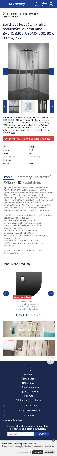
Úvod (5, 13)
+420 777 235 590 (28, 405)
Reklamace (29, 395)
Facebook (29, 415)
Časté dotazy (28, 378)
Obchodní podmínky (28, 387)
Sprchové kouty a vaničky (25, 13)
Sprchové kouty (11, 16)
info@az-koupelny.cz (29, 410)
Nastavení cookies (12, 420)
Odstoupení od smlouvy (28, 399)
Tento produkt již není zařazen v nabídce (28, 138)
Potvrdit (42, 434)
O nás (29, 370)
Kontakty (28, 374)
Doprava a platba (28, 391)
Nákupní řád (28, 383)
